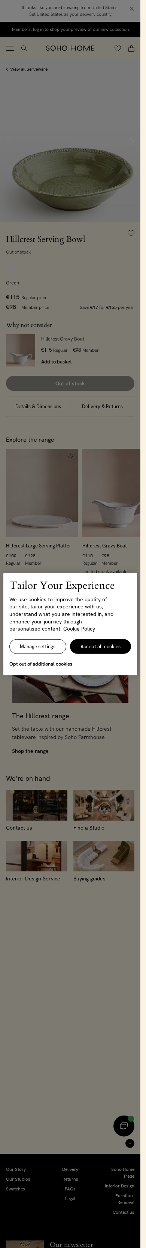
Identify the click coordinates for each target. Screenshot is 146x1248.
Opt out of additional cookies (40, 663)
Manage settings (37, 646)
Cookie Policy (79, 628)
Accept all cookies (100, 646)
